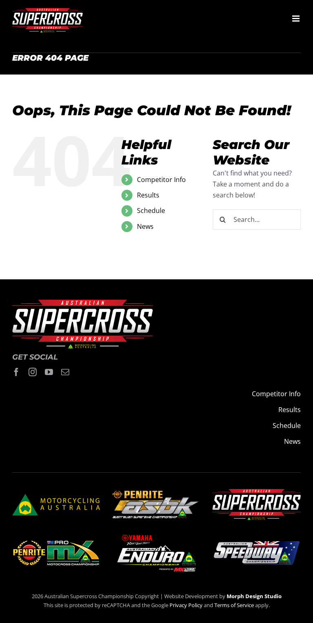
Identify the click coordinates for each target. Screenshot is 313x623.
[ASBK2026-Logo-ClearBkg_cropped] (156, 493)
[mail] (65, 372)
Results (148, 195)
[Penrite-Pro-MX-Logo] (56, 543)
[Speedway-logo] (256, 544)
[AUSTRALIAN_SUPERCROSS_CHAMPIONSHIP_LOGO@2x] (256, 492)
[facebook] (16, 372)
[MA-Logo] (56, 497)
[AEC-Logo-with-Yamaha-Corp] (156, 535)
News (145, 226)
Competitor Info (161, 179)
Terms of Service (234, 605)
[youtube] (49, 372)
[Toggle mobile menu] (296, 18)
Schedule (151, 210)
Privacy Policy (186, 605)
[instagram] (33, 372)
